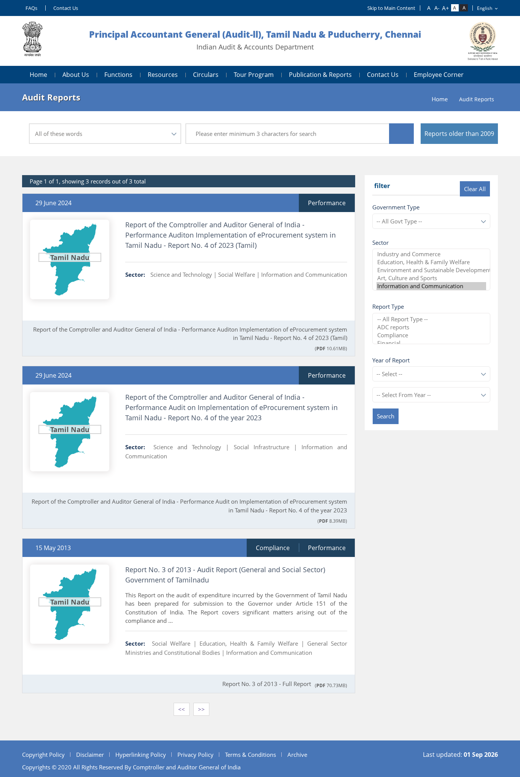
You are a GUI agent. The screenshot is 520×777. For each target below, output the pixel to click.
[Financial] (431, 343)
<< (181, 709)
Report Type (388, 306)
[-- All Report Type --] (431, 319)
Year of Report (391, 360)
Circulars (206, 74)
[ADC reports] (431, 327)
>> (201, 709)
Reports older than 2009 (459, 133)
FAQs (31, 8)
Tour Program (254, 74)
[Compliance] (431, 335)
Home (38, 74)
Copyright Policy (43, 754)
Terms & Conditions (250, 754)
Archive (297, 754)
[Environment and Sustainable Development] (431, 270)
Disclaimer (90, 754)
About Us (75, 74)
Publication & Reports (320, 74)
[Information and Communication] (431, 286)
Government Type (396, 207)
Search (385, 416)
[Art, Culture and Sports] (431, 278)
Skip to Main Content (391, 8)
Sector (380, 242)
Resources (163, 74)
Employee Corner (439, 74)
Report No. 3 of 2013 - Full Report (266, 684)
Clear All (475, 189)
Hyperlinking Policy (140, 754)
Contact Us (65, 8)
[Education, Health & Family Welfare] (431, 262)
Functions (118, 74)
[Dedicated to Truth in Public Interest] (32, 41)
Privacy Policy (195, 754)
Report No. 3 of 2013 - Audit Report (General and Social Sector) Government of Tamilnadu (225, 574)
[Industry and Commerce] (431, 254)
